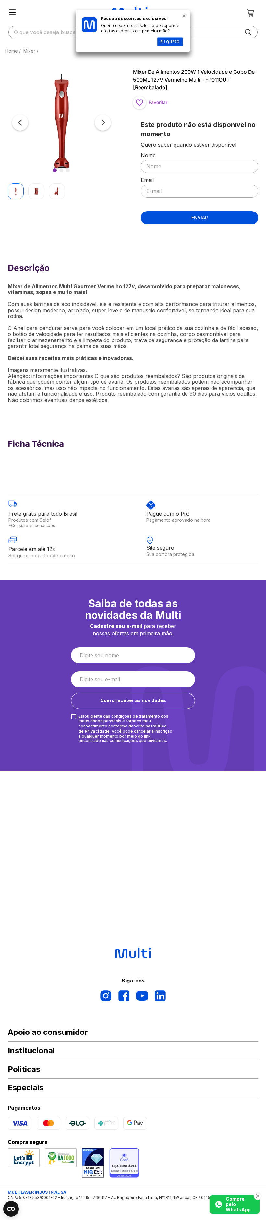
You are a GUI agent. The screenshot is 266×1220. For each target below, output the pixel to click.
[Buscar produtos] (248, 32)
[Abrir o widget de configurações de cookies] (11, 1209)
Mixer (29, 51)
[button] (61, 122)
